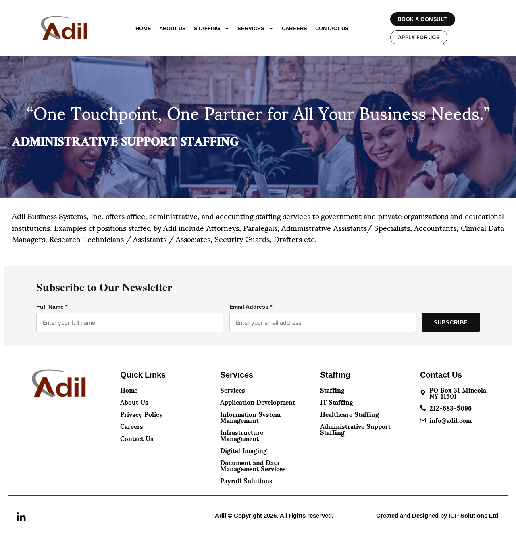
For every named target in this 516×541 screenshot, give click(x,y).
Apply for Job (419, 37)
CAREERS (294, 28)
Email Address (250, 306)
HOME (143, 28)
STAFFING (207, 28)
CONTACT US (332, 28)
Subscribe (451, 323)
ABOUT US (172, 28)
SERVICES (250, 28)
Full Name (51, 306)
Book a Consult (422, 19)
